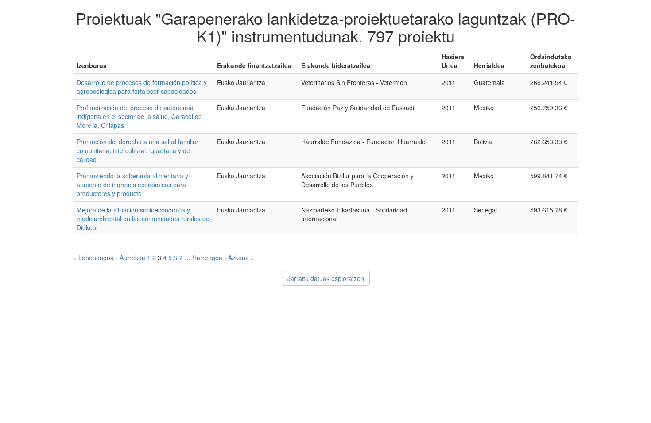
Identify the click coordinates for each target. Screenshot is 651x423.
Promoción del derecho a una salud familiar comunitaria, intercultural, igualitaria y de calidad (137, 150)
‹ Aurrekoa (130, 257)
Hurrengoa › (209, 257)
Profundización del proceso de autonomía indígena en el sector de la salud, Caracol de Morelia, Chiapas (139, 116)
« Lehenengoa (93, 257)
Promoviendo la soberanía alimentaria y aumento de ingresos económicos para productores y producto (132, 184)
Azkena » (241, 257)
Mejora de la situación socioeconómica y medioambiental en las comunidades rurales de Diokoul (143, 218)
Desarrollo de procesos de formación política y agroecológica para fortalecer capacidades (142, 87)
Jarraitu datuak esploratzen (325, 278)
